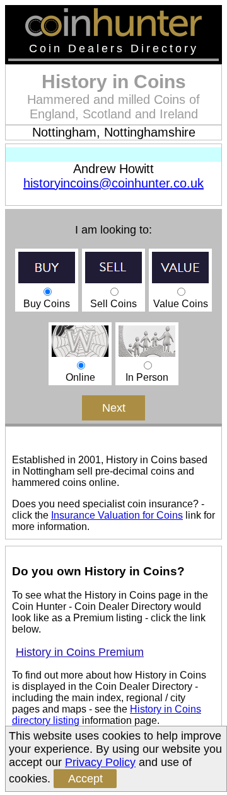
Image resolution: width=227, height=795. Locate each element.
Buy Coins (46, 303)
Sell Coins (113, 303)
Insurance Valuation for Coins (117, 515)
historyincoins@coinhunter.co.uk (113, 183)
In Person (146, 377)
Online (80, 377)
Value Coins (180, 303)
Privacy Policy (100, 762)
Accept (85, 778)
